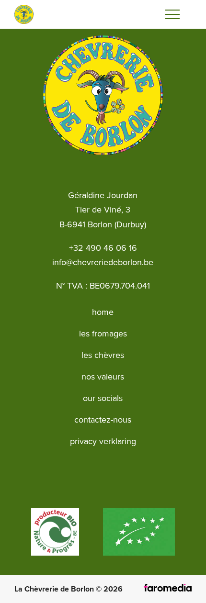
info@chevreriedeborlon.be (102, 262)
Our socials (103, 398)
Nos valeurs (102, 376)
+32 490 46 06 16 (103, 248)
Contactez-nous (102, 419)
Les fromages (103, 333)
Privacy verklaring (103, 441)
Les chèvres (102, 355)
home (103, 312)
